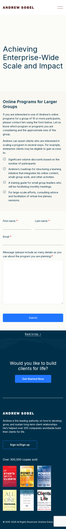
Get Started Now (33, 379)
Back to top (32, 334)
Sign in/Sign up (20, 444)
